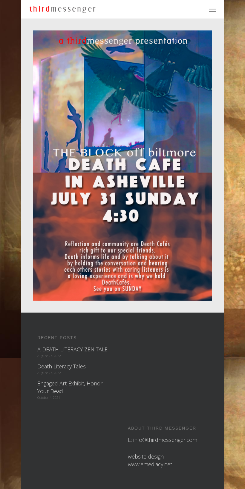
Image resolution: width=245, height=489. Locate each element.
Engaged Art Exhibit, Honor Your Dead (69, 387)
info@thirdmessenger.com (165, 439)
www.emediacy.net (150, 464)
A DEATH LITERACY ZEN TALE (72, 349)
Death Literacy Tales (61, 366)
